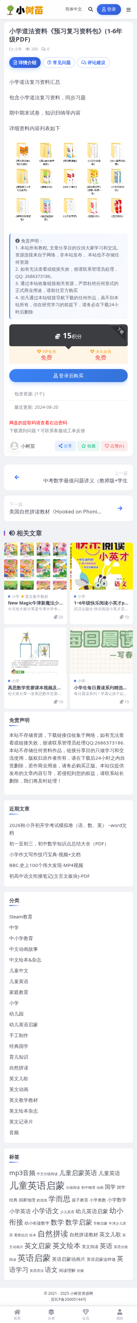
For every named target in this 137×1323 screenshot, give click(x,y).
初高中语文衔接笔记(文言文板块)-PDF (49, 876)
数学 (57, 1222)
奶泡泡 (42, 1200)
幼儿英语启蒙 (23, 1024)
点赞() (117, 446)
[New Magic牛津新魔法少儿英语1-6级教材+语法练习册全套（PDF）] (35, 566)
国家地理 (27, 1200)
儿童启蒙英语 (78, 1172)
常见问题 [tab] (62, 62)
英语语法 (37, 1270)
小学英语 (20, 1211)
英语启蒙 (34, 1257)
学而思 (59, 1199)
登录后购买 (71, 375)
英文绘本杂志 (23, 1111)
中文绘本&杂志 (25, 959)
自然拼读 (18, 1067)
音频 (14, 1132)
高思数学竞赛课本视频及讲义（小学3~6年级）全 (34, 690)
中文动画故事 (23, 949)
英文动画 (18, 1089)
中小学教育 (21, 938)
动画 (100, 1187)
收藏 (91, 446)
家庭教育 (18, 992)
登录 (111, 9)
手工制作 (18, 1035)
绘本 (32, 1235)
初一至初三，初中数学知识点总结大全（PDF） (59, 843)
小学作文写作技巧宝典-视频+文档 (45, 854)
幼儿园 (16, 1013)
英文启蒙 (38, 1245)
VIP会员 (49, 351)
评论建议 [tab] (96, 62)
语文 (51, 1269)
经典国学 (18, 1046)
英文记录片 (21, 1121)
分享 (68, 446)
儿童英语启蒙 (37, 1185)
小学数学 (116, 1199)
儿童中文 (18, 970)
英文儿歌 (18, 1078)
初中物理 (88, 1187)
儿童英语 (18, 981)
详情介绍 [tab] (27, 62)
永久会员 (103, 351)
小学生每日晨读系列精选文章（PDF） (100, 690)
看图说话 (21, 1235)
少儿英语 (67, 1212)
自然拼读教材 (83, 1234)
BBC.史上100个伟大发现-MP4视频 (46, 865)
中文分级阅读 (47, 1174)
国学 (110, 1186)
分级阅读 (73, 1187)
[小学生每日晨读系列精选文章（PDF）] (101, 650)
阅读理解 (67, 1270)
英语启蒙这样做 (101, 1259)
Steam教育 (20, 916)
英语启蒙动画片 (68, 1258)
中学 (14, 927)
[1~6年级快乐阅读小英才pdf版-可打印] (101, 566)
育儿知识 (18, 1057)
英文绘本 (67, 1245)
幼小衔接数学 (37, 1223)
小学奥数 (98, 1200)
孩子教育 (80, 1200)
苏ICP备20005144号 (68, 1299)
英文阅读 (90, 1246)
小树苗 (28, 446)
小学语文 (45, 1210)
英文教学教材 (36, 596)
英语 (106, 1245)
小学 (18, 49)
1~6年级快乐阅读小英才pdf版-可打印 (101, 606)
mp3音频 (22, 1172)
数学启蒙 (78, 1222)
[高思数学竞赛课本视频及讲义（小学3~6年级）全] (35, 650)
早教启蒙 (100, 1223)
